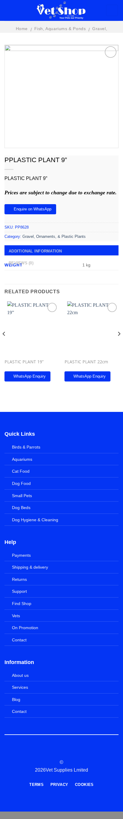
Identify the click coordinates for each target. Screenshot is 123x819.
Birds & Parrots (26, 447)
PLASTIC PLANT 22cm (86, 361)
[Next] (119, 346)
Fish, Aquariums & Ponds (60, 28)
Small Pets (22, 495)
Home (22, 28)
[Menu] (10, 10)
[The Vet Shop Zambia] (61, 10)
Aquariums (22, 459)
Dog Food (21, 483)
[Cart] (112, 10)
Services (20, 687)
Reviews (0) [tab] (21, 263)
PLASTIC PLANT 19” (24, 361)
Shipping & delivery (30, 567)
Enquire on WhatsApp (32, 209)
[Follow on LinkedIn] (72, 751)
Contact (19, 639)
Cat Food (21, 471)
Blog (16, 699)
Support (19, 591)
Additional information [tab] (35, 251)
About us (20, 675)
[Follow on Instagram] (58, 751)
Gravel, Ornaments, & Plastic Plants (54, 236)
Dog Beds (21, 507)
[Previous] (4, 346)
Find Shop (21, 603)
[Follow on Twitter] (65, 751)
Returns (19, 579)
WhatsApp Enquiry (29, 376)
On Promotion (25, 627)
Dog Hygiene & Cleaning (35, 519)
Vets (16, 615)
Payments (21, 555)
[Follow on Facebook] (50, 751)
